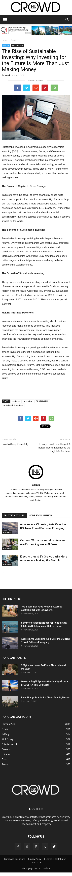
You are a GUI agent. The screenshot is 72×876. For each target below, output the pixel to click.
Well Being (7, 739)
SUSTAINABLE (42, 401)
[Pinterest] (36, 846)
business (16, 401)
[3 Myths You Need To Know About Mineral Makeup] (10, 669)
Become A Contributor (55, 859)
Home (5, 40)
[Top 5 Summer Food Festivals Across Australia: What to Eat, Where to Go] (10, 611)
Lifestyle (6, 754)
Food (4, 759)
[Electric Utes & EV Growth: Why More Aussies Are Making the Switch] (10, 560)
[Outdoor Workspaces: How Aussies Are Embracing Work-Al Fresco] (10, 544)
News (5, 729)
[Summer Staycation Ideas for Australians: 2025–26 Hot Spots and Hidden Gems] (10, 627)
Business (15, 40)
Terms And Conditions (14, 859)
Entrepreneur (17, 45)
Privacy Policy (34, 859)
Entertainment (9, 744)
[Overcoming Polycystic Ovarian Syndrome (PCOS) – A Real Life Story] (10, 685)
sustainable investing (13, 405)
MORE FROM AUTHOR (40, 515)
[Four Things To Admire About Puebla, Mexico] (10, 701)
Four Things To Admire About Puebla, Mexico (45, 697)
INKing (5, 734)
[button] (67, 19)
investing (28, 401)
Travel (5, 764)
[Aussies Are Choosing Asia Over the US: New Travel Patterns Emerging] (10, 528)
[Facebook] (18, 846)
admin (8, 75)
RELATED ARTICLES (14, 515)
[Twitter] (54, 846)
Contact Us (36, 862)
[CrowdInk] (36, 8)
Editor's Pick (8, 724)
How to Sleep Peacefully (15, 444)
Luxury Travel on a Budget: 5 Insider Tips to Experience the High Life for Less (54, 448)
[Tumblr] (45, 846)
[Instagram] (27, 846)
